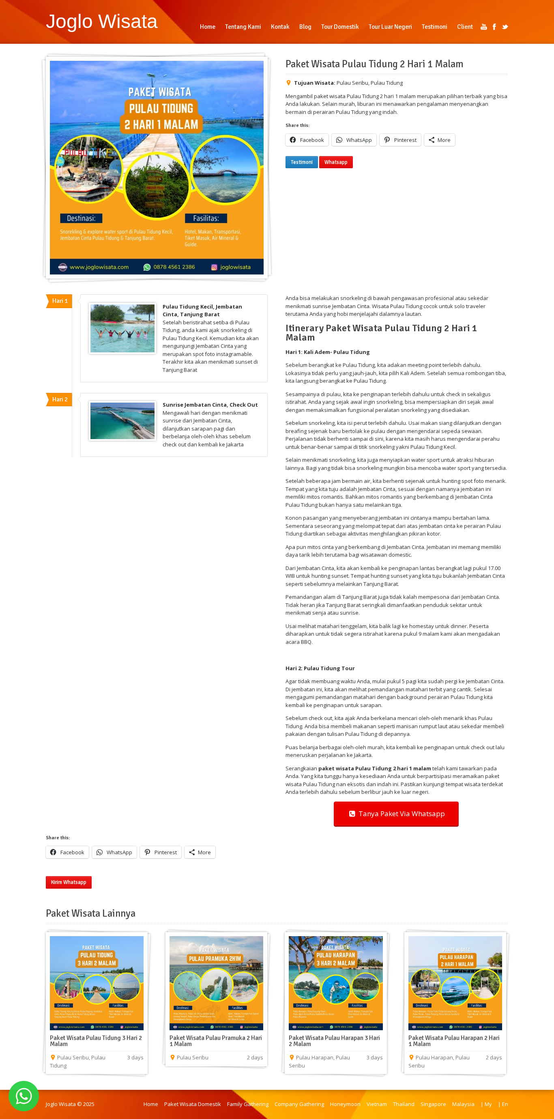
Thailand (403, 1104)
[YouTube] (484, 27)
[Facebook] (494, 27)
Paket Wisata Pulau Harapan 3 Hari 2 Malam (334, 1041)
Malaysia (463, 1104)
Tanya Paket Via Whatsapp (400, 813)
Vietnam (377, 1104)
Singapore (433, 1104)
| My (486, 1104)
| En (503, 1104)
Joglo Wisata (102, 21)
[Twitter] (505, 27)
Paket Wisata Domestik (192, 1104)
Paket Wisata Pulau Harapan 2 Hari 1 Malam (454, 1041)
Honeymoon (345, 1104)
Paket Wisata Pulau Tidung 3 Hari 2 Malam (96, 1041)
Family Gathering (247, 1104)
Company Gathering (299, 1104)
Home (151, 1104)
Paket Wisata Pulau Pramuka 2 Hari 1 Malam (216, 1041)
